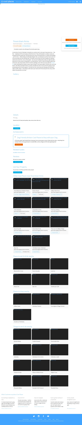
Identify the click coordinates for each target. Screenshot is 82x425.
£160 (15, 217)
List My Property (71, 1)
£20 (14, 179)
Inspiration (33, 1)
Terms (45, 419)
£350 (33, 179)
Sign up (57, 419)
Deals (40, 1)
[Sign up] (76, 1)
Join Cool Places (18, 172)
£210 (33, 217)
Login (53, 419)
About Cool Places (26, 419)
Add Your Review (18, 162)
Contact (49, 419)
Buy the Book (18, 144)
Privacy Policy (40, 419)
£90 (52, 217)
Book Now (71, 40)
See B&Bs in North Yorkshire (19, 152)
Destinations (26, 1)
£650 (33, 236)
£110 (52, 179)
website (38, 420)
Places (18, 1)
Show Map (17, 128)
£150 (15, 236)
